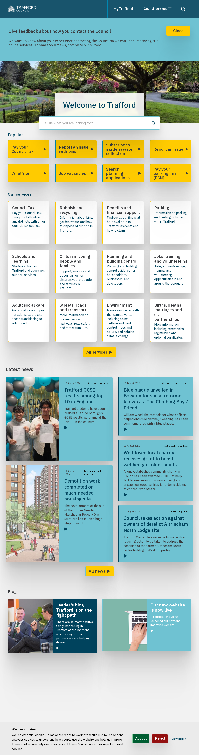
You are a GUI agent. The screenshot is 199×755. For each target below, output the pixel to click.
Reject (160, 738)
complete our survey (84, 45)
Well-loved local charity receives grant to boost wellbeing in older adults (150, 458)
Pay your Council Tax (22, 149)
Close (178, 30)
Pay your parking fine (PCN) (165, 173)
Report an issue (168, 149)
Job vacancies (72, 173)
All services (96, 352)
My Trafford (123, 8)
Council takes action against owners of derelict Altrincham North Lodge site (156, 524)
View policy (178, 739)
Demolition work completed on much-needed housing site (82, 490)
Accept (141, 738)
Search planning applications (118, 173)
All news (97, 571)
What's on (21, 173)
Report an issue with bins (74, 149)
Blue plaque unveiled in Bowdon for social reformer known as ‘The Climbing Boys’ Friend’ (156, 399)
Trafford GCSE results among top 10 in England (84, 396)
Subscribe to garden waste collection (119, 149)
